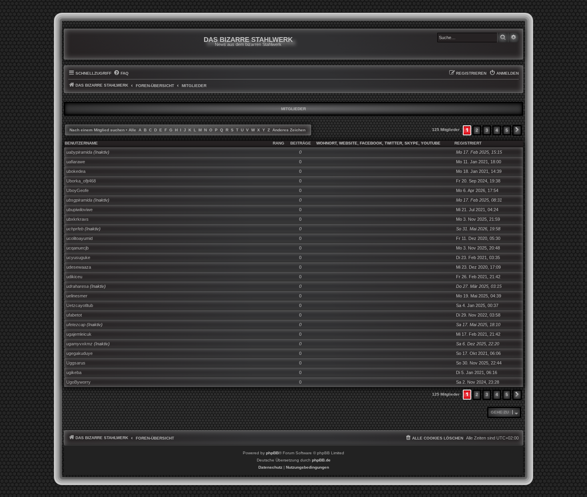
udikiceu (74, 276)
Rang (278, 143)
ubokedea (75, 171)
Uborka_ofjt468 (81, 180)
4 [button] (497, 130)
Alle (132, 130)
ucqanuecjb (77, 248)
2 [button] (477, 130)
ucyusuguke (78, 257)
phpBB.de (321, 460)
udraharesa (77, 286)
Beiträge (300, 143)
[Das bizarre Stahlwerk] (100, 44)
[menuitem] (121, 73)
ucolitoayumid (79, 238)
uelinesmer (76, 295)
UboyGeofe (77, 190)
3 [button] (487, 130)
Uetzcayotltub (79, 305)
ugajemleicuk (78, 334)
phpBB (272, 453)
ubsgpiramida (79, 200)
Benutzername (81, 143)
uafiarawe (75, 161)
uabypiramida (79, 152)
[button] (517, 130)
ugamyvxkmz (79, 343)
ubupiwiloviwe (79, 209)
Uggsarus (75, 362)
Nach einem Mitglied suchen (97, 130)
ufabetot (74, 315)
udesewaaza (78, 267)
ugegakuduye (79, 353)
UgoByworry (78, 382)
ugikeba (73, 372)
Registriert (468, 143)
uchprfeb (74, 228)
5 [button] (507, 130)
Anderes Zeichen (288, 130)
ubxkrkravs (77, 219)
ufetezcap (75, 324)
